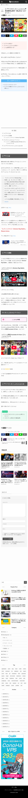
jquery (3, 676)
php (24, 678)
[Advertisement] (14, 109)
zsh (21, 685)
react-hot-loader (15, 680)
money (24, 676)
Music (4, 15)
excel (3, 673)
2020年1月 (6, 726)
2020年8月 (6, 705)
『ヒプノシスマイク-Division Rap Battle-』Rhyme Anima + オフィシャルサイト (18, 242)
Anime (5, 631)
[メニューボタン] (2, 2)
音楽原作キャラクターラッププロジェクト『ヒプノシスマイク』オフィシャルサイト (17, 214)
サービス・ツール (7, 643)
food (6, 673)
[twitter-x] (14, 787)
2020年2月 (6, 723)
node (7, 678)
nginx (3, 678)
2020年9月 (6, 702)
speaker (14, 683)
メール (4, 523)
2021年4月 (6, 696)
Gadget (5, 651)
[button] (3, 35)
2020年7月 (6, 708)
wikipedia (6, 201)
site (10, 683)
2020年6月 (6, 711)
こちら (9, 207)
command (7, 671)
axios (9, 668)
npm (16, 678)
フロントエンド (7, 645)
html (19, 673)
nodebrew (12, 678)
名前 (4, 519)
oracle (20, 678)
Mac (5, 637)
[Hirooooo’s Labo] (14, 2)
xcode (12, 685)
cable (20, 668)
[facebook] (12, 787)
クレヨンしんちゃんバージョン (12, 139)
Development (7, 634)
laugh (7, 676)
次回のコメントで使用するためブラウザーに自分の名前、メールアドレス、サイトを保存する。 (14, 534)
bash (16, 668)
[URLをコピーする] (25, 35)
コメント (5, 502)
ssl (18, 683)
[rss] (16, 787)
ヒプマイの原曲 (8, 135)
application (4, 668)
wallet (3, 685)
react (9, 680)
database (16, 671)
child (3, 671)
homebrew (14, 673)
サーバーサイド (7, 640)
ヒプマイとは (7, 133)
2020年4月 (6, 717)
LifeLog (6, 657)
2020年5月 (6, 714)
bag (13, 668)
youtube (9, 15)
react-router (22, 680)
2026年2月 (6, 693)
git (9, 673)
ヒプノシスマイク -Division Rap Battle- (15, 137)
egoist (24, 671)
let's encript (12, 676)
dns (21, 671)
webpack (8, 685)
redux (7, 683)
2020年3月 (6, 720)
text (21, 683)
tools (25, 683)
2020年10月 (6, 699)
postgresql (4, 680)
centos (24, 668)
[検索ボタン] (26, 2)
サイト (4, 528)
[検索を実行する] (25, 582)
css (12, 671)
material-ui (19, 676)
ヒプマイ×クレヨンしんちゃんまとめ (13, 145)
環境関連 (6, 648)
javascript (24, 673)
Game (5, 654)
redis (3, 683)
